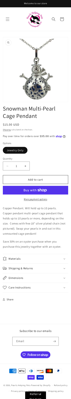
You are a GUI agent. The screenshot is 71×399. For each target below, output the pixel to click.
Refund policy (60, 385)
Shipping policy (56, 391)
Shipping (7, 129)
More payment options (35, 199)
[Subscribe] (54, 341)
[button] (7, 19)
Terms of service (36, 391)
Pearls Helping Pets (20, 385)
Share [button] (10, 299)
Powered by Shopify (41, 385)
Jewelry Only (15, 150)
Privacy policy (18, 391)
